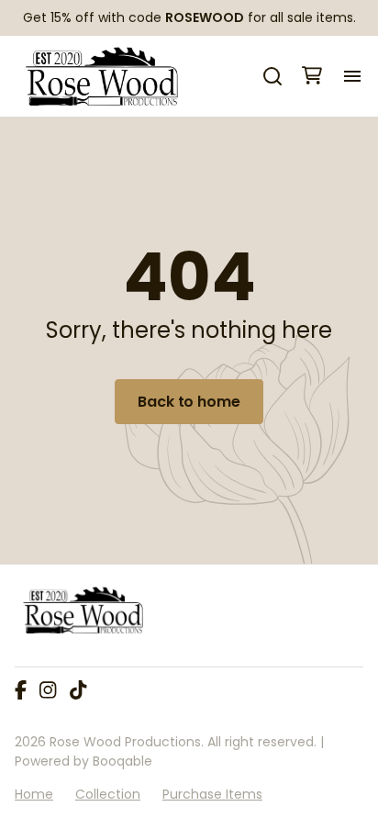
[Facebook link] (21, 691)
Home (34, 794)
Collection (107, 794)
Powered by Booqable (83, 761)
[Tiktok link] (78, 691)
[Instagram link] (47, 691)
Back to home (188, 401)
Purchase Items (212, 794)
